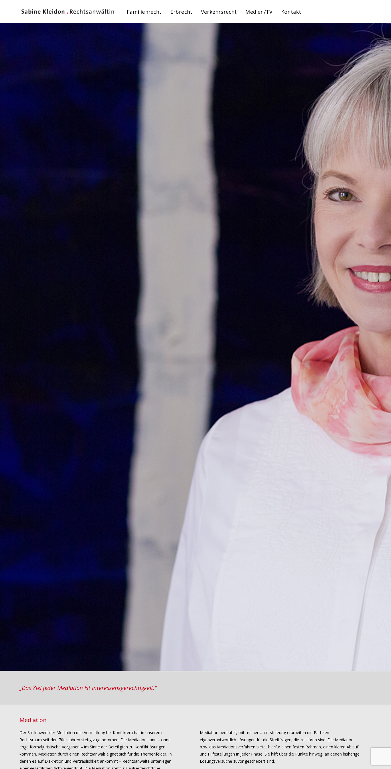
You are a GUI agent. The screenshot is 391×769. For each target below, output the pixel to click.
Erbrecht (181, 11)
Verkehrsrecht (219, 11)
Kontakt (291, 11)
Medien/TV (258, 11)
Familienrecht (144, 11)
